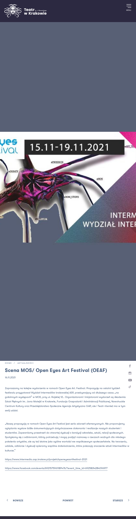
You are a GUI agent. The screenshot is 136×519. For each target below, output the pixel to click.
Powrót (68, 501)
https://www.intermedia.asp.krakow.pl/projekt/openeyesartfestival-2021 (46, 459)
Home (8, 363)
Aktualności (26, 363)
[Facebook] (130, 366)
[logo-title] (25, 16)
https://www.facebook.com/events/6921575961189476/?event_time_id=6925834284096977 (56, 468)
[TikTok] (130, 387)
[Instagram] (130, 373)
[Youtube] (130, 380)
